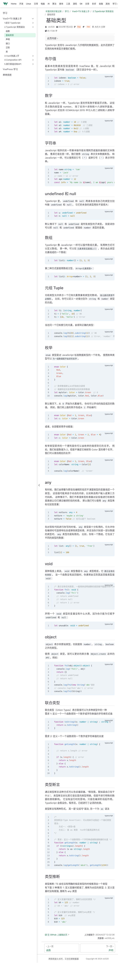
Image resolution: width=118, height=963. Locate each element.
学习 (5, 13)
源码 (75, 3)
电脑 (43, 3)
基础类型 (10, 35)
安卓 (94, 3)
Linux (28, 3)
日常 (36, 3)
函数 (8, 31)
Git (81, 3)
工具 (68, 3)
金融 (101, 3)
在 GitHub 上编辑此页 (57, 934)
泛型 (8, 47)
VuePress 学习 (10, 69)
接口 (8, 43)
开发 (21, 3)
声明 (8, 39)
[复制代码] (111, 78)
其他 (108, 3)
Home (13, 3)
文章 (87, 3)
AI (49, 3)
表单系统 (7, 74)
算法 (54, 3)
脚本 (61, 3)
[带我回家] (6, 3)
